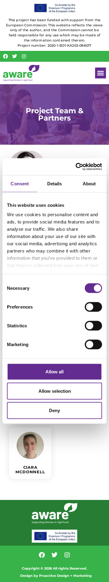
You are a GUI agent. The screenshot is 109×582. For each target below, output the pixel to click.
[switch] (93, 307)
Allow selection (54, 390)
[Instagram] (24, 56)
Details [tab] (54, 183)
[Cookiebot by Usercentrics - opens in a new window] (77, 167)
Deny (54, 410)
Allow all (54, 371)
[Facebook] (5, 56)
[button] (100, 73)
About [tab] (89, 183)
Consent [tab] (20, 183)
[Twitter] (15, 56)
